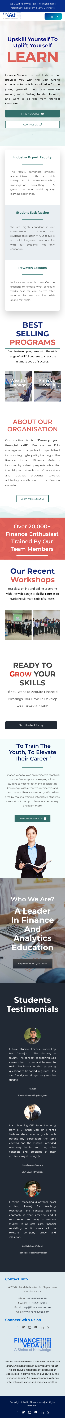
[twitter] (23, 1327)
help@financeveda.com (23, 7)
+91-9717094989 (37, 1298)
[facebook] (17, 1327)
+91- (22, 4)
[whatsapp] (48, 1327)
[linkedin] (42, 1327)
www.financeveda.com (36, 1311)
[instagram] (29, 1327)
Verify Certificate (46, 7)
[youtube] (35, 1327)
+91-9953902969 (37, 1303)
